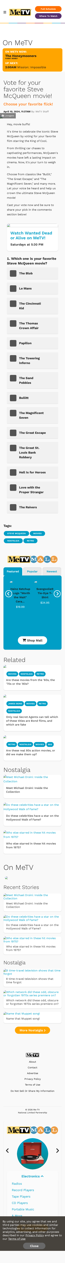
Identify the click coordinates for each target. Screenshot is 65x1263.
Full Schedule (48, 9)
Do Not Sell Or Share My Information (32, 1091)
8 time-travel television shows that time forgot (29, 980)
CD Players (20, 1203)
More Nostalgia (32, 1030)
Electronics (31, 1176)
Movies (37, 533)
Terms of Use (32, 1085)
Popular (32, 571)
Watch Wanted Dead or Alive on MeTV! (31, 235)
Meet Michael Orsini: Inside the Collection (27, 789)
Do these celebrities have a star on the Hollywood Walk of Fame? (32, 817)
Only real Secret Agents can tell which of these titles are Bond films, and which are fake (32, 720)
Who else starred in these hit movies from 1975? (31, 845)
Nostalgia (13, 541)
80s (50, 744)
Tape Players (21, 1196)
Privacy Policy (32, 1079)
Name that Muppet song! (23, 1018)
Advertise (32, 1073)
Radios (17, 1183)
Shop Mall (34, 640)
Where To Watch (48, 16)
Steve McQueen (16, 533)
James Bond (15, 703)
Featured (13, 571)
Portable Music (23, 1209)
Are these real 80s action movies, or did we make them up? (30, 752)
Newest (52, 571)
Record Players (23, 1190)
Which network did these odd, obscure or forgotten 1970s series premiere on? (32, 1002)
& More (17, 1216)
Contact (32, 1067)
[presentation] (9, 593)
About (32, 1062)
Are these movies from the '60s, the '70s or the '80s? (30, 681)
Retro (30, 541)
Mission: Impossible (31, 67)
